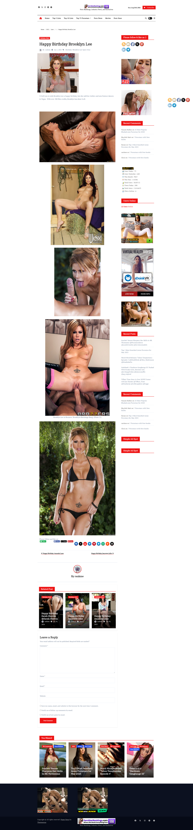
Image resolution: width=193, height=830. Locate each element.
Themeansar (41, 822)
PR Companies (47, 746)
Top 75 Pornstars (83, 18)
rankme (47, 50)
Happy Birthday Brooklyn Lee (65, 43)
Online (127, 206)
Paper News (65, 819)
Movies (108, 18)
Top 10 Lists (68, 18)
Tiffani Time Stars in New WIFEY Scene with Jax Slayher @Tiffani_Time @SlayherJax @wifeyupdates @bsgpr (135, 381)
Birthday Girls (44, 38)
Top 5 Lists (56, 18)
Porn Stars (118, 18)
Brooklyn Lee (77, 50)
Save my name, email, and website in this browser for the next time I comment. (70, 706)
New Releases (143, 746)
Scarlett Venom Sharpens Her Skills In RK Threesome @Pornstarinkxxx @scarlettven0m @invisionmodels (136, 342)
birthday (69, 50)
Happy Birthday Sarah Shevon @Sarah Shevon (50, 616)
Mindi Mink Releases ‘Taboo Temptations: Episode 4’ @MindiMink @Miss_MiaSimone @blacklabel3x (137, 360)
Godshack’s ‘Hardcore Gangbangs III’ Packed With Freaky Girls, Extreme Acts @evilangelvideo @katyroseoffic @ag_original (137, 370)
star (89, 50)
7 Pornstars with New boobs (140, 152)
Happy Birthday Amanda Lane (53, 553)
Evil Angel (133, 746)
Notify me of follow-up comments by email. (57, 710)
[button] (154, 18)
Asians (80, 746)
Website (43, 696)
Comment (44, 646)
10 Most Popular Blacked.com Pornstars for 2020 (134, 131)
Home (47, 18)
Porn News (98, 18)
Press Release (59, 746)
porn (84, 50)
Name (42, 676)
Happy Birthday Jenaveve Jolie (101, 553)
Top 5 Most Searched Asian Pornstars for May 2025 (135, 146)
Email (42, 686)
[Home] (40, 18)
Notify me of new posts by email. (53, 715)
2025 (73, 746)
